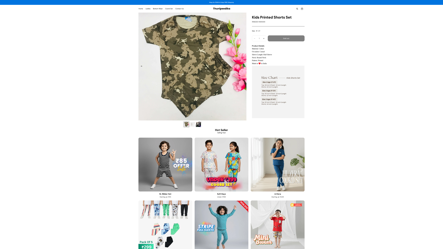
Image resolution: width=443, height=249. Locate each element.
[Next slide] (243, 66)
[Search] (297, 8)
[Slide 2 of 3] (192, 124)
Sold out (286, 38)
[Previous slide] (141, 66)
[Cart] (302, 8)
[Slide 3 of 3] (198, 124)
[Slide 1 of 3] (186, 124)
